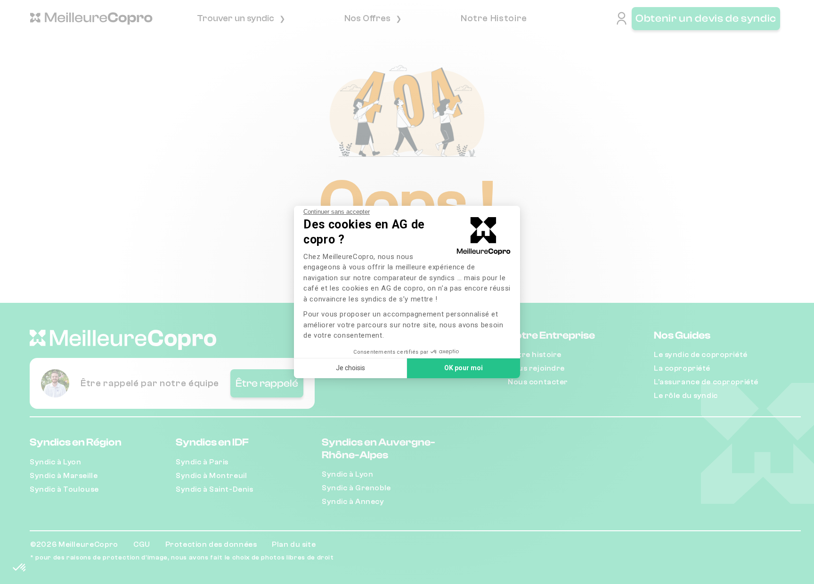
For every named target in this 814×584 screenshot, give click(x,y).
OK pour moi (463, 368)
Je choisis (350, 368)
